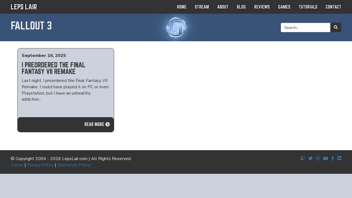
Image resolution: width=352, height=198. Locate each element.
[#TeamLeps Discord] (339, 159)
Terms (17, 165)
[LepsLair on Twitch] (303, 159)
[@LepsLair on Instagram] (318, 159)
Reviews (262, 6)
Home (181, 6)
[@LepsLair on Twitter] (310, 159)
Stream (202, 6)
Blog (241, 6)
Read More (94, 124)
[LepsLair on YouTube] (325, 159)
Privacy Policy (40, 165)
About (223, 6)
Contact (333, 6)
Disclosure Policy (73, 165)
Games (284, 6)
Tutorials (308, 6)
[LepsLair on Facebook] (332, 159)
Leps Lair (24, 7)
